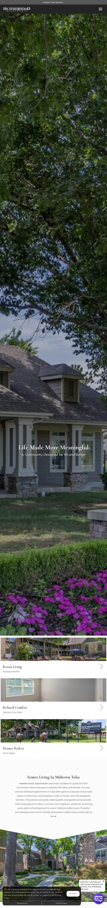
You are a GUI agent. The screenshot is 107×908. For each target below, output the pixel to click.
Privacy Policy (61, 903)
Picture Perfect (13, 748)
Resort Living (12, 667)
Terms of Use (22, 903)
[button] (53, 2)
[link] (53, 669)
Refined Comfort (15, 707)
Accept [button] (73, 893)
